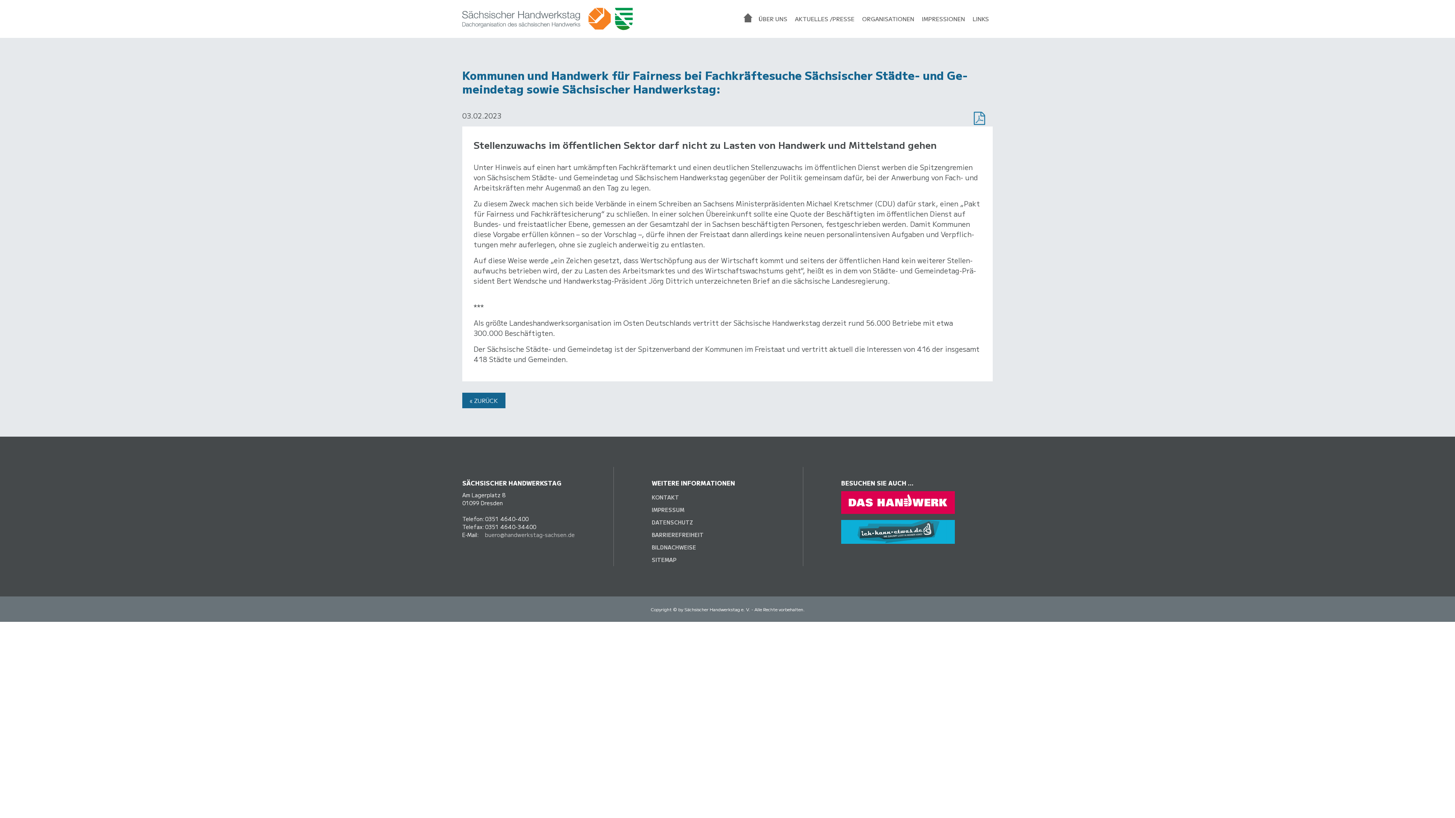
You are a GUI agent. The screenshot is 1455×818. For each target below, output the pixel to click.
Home (749, 19)
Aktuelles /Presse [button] (824, 19)
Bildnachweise (674, 547)
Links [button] (981, 19)
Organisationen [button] (888, 19)
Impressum (668, 510)
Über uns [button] (773, 19)
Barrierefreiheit (678, 535)
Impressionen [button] (943, 19)
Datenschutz (672, 522)
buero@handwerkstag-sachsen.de (530, 535)
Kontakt (665, 497)
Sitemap (664, 560)
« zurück (484, 400)
